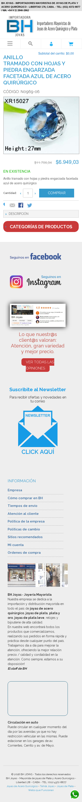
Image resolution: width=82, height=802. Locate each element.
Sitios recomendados (25, 537)
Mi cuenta (16, 545)
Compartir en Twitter (30, 205)
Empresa (15, 490)
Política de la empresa (26, 521)
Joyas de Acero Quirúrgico (22, 786)
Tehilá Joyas (47, 786)
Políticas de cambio (24, 529)
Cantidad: (10, 193)
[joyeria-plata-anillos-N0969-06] (41, 126)
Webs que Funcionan (41, 790)
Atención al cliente (23, 514)
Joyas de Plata (65, 786)
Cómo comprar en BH (25, 498)
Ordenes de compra (24, 553)
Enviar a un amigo (12, 205)
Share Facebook (21, 205)
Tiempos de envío (22, 506)
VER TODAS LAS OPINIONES (40, 365)
